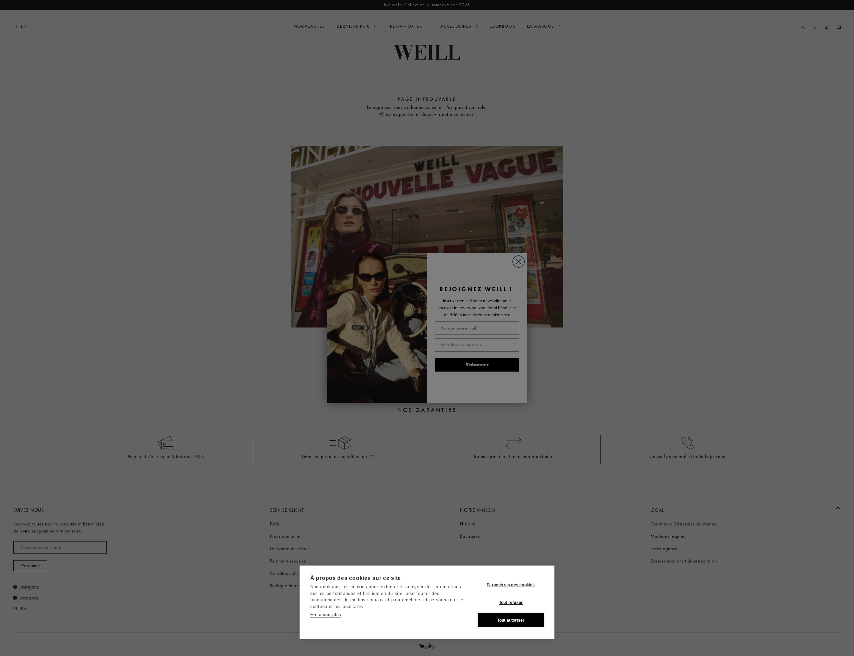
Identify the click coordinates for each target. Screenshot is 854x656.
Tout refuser (511, 602)
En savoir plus (325, 614)
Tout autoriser (511, 620)
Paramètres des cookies (511, 585)
